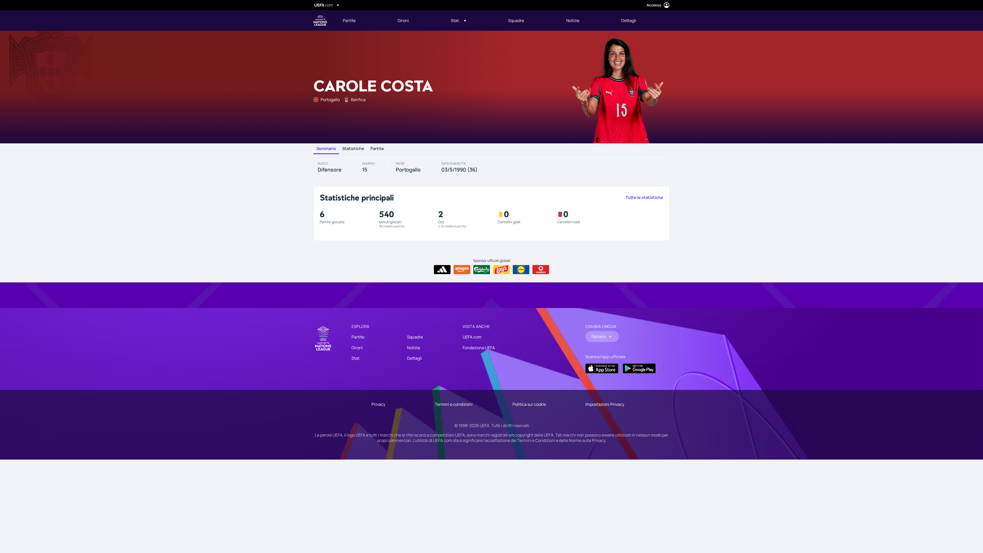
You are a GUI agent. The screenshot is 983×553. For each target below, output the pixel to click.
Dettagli (414, 358)
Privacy (378, 404)
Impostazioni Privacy (604, 404)
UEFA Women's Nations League (320, 20)
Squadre (415, 337)
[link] (349, 20)
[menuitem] (363, 20)
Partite (377, 148)
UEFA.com (472, 337)
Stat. (355, 358)
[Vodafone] (540, 269)
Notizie (413, 347)
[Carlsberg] (481, 269)
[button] (458, 20)
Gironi (357, 347)
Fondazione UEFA (479, 347)
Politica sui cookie (529, 404)
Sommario (326, 148)
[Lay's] (501, 269)
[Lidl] (521, 269)
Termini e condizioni (454, 404)
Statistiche (353, 148)
